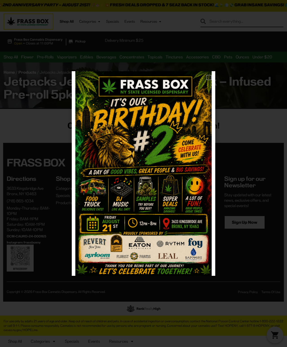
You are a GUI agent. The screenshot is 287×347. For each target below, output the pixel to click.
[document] (143, 173)
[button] (209, 77)
